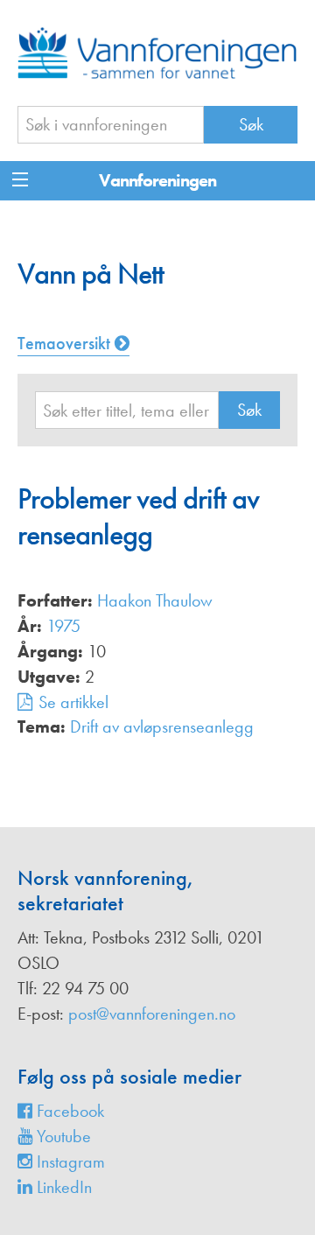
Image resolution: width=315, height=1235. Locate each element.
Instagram (68, 1161)
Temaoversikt (66, 343)
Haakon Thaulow (155, 600)
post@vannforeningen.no (151, 1013)
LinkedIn (62, 1186)
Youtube (61, 1136)
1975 (63, 625)
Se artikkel (73, 702)
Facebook (68, 1110)
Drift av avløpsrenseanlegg (162, 726)
